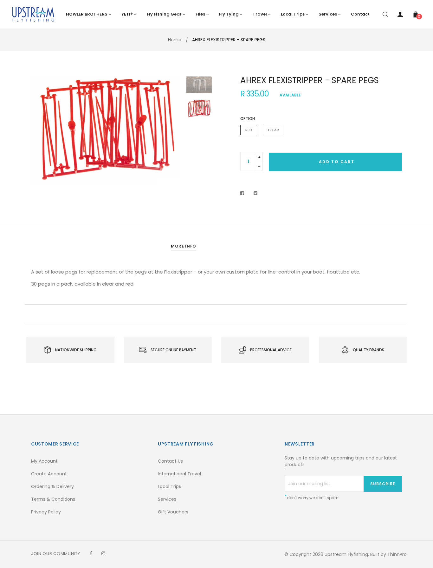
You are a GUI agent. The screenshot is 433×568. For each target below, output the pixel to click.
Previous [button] (40, 130)
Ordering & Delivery (52, 486)
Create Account (49, 474)
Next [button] (170, 130)
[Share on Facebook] (244, 193)
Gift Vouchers (173, 512)
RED (248, 129)
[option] (105, 130)
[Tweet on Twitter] (255, 193)
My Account (44, 461)
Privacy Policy (46, 512)
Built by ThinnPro (388, 554)
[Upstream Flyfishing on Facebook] (91, 553)
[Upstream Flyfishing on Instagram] (103, 553)
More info (183, 246)
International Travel (179, 474)
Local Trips (169, 486)
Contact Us (170, 461)
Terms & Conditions (53, 499)
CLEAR (273, 129)
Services (167, 499)
